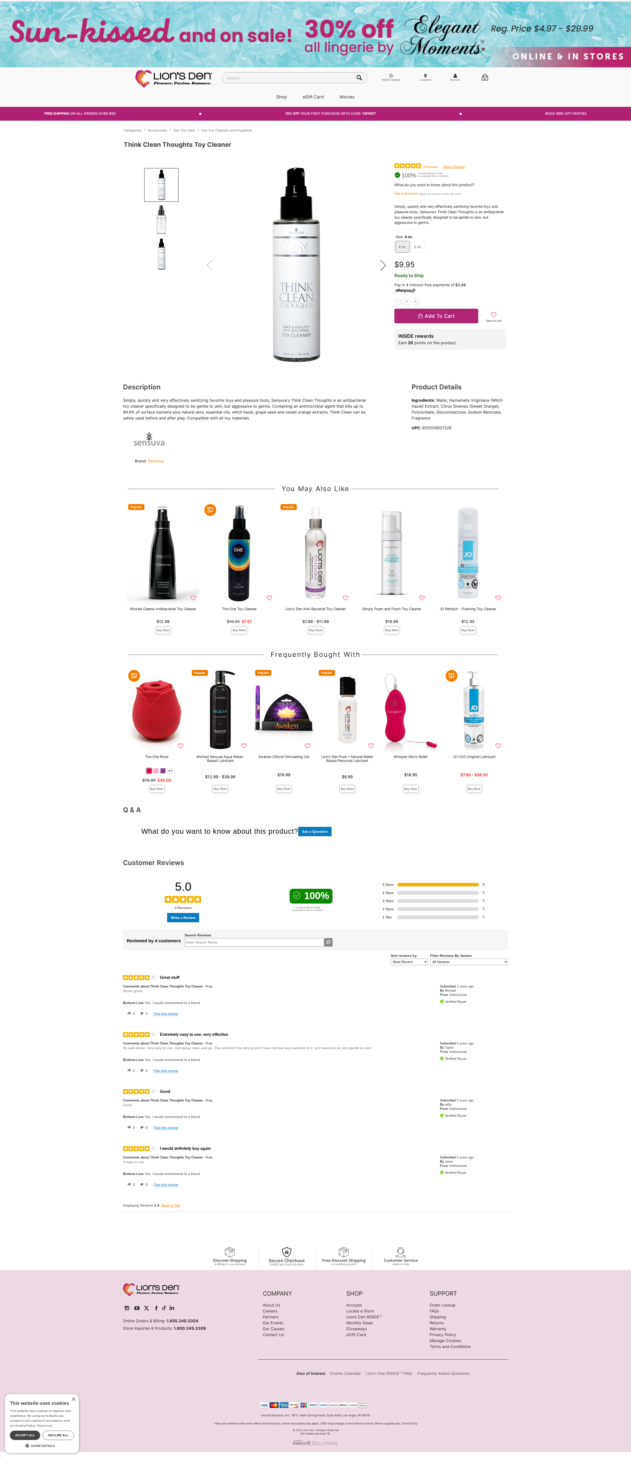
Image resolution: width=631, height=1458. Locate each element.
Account (354, 1305)
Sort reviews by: (404, 955)
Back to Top (171, 1205)
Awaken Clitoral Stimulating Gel (283, 757)
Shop (281, 96)
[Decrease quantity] (397, 301)
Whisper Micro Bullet (411, 757)
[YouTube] (137, 1308)
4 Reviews (430, 167)
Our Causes (273, 1328)
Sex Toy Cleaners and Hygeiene (226, 130)
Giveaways (356, 1328)
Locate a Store (360, 1310)
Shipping (438, 1316)
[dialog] (42, 1423)
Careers (270, 1310)
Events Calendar (345, 1373)
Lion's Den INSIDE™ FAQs (389, 1373)
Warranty (438, 1328)
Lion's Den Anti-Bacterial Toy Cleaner (315, 609)
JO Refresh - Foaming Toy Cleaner (467, 609)
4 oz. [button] (402, 247)
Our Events (273, 1322)
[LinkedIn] (171, 1308)
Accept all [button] (25, 1435)
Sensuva (155, 460)
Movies (347, 96)
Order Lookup (443, 1305)
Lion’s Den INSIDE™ (364, 1316)
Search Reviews (198, 935)
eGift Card (313, 96)
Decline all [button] (58, 1435)
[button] (383, 265)
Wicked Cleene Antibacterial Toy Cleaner (163, 609)
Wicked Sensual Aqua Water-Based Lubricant (220, 759)
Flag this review (166, 1014)
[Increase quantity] (416, 301)
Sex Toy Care (184, 130)
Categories (132, 130)
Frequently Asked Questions (443, 1373)
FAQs (434, 1310)
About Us (271, 1305)
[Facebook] (156, 1308)
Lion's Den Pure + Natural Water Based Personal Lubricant (347, 759)
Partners (271, 1316)
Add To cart (440, 316)
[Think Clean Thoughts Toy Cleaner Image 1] (296, 265)
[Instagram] (127, 1308)
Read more (45, 1425)
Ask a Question (406, 193)
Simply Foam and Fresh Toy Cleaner (391, 609)
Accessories (157, 130)
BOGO (566, 113)
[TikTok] (164, 1308)
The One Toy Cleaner (239, 609)
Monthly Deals (359, 1322)
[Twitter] (146, 1308)
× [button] (73, 1399)
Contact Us (273, 1334)
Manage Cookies (445, 1340)
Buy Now (163, 630)
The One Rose (156, 757)
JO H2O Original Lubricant (474, 757)
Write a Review (454, 167)
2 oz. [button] (418, 247)
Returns (437, 1322)
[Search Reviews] (328, 942)
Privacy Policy (443, 1334)
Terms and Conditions (450, 1346)
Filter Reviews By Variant (451, 955)
